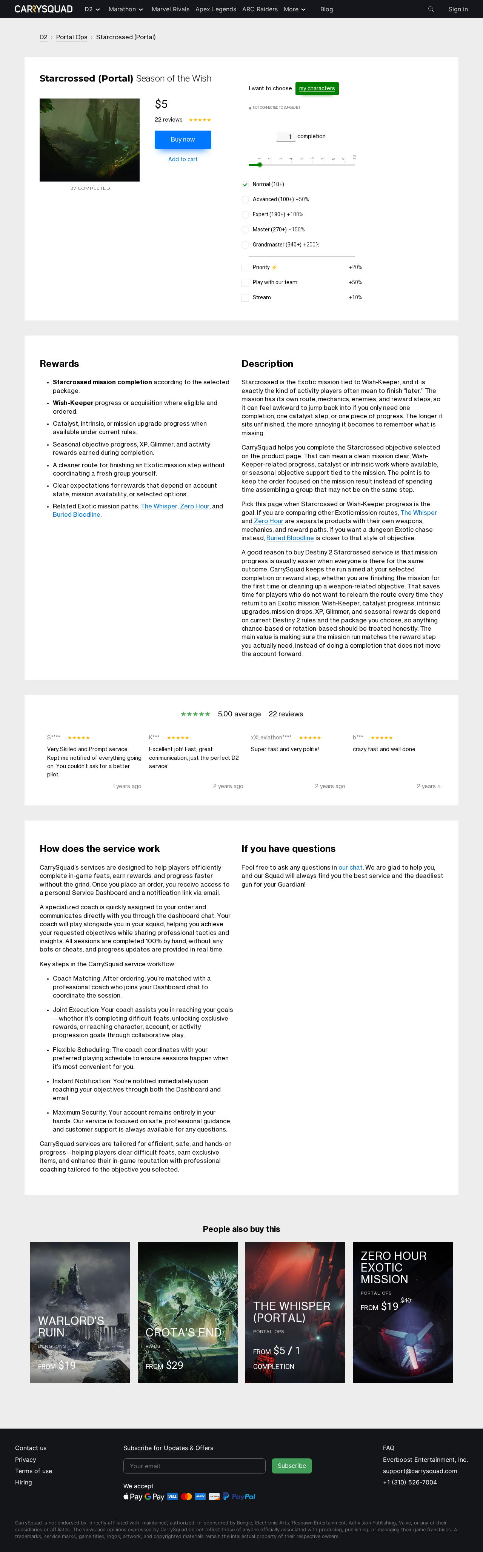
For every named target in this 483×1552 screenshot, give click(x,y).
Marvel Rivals (170, 9)
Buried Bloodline (76, 515)
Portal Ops (72, 37)
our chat (350, 868)
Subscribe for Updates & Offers (168, 1448)
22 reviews (169, 120)
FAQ (388, 1448)
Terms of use (33, 1471)
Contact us (30, 1448)
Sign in (458, 9)
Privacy (25, 1459)
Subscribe (292, 1465)
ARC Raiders (260, 9)
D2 (89, 9)
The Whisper (159, 506)
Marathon (122, 9)
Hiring (23, 1482)
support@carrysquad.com (420, 1471)
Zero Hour (194, 506)
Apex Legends (215, 9)
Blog (326, 9)
